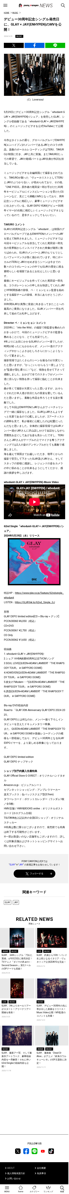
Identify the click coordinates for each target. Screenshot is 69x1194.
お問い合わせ (14, 1178)
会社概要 (41, 1168)
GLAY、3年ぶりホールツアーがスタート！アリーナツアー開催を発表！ (16, 1009)
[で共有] (14, 45)
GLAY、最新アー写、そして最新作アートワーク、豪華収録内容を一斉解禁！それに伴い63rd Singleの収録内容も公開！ (17, 1060)
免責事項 (41, 1173)
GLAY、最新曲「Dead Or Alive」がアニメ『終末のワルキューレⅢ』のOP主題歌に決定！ (52, 1058)
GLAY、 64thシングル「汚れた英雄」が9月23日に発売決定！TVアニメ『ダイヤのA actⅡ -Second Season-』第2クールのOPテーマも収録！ (17, 962)
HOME (6, 13)
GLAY (12, 864)
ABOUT (11, 1168)
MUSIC (15, 13)
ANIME (5, 951)
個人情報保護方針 (16, 1173)
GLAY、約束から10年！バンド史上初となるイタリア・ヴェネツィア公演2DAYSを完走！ (52, 958)
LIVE (39, 951)
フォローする (36, 873)
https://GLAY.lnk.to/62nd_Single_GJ (35, 602)
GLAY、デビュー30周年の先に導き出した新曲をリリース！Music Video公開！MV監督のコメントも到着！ (52, 1010)
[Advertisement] (34, 1108)
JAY (21, 864)
